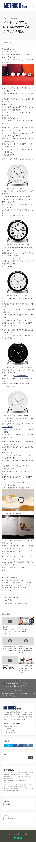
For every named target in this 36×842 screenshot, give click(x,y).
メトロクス (22, 627)
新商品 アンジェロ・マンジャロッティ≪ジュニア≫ (9, 631)
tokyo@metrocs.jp (9, 728)
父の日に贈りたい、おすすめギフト (25, 630)
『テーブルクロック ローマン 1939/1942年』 (16, 245)
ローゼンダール (6, 590)
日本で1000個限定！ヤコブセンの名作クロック (25, 650)
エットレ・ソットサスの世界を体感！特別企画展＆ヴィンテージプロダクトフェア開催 (18, 773)
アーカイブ (7, 801)
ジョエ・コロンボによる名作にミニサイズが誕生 (25, 670)
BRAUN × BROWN (9, 668)
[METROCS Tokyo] (15, 5)
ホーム (5, 18)
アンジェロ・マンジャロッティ (11, 582)
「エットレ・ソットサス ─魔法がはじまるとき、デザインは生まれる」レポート (17, 785)
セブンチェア (18, 585)
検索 (5, 755)
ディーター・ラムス (15, 559)
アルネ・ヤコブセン (20, 580)
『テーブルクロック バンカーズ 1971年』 (15, 416)
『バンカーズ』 (7, 426)
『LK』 (13, 202)
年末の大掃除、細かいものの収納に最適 (9, 649)
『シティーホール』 (21, 375)
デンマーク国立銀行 (20, 587)
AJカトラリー (6, 115)
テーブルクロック (8, 60)
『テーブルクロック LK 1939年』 (13, 188)
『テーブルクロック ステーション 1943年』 (16, 296)
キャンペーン (12, 646)
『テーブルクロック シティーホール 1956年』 (17, 367)
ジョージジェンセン (8, 585)
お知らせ (5, 646)
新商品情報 (13, 18)
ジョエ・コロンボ (8, 562)
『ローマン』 (18, 258)
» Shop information (9, 732)
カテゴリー (7, 816)
